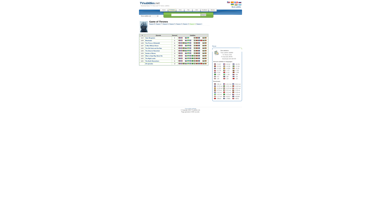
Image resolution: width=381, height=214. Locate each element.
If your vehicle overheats (190, 108)
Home (164, 10)
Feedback (204, 10)
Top (188, 10)
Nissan (214, 46)
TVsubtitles (150, 3)
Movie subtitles (236, 7)
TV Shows (172, 10)
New (180, 10)
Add (196, 10)
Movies (213, 10)
